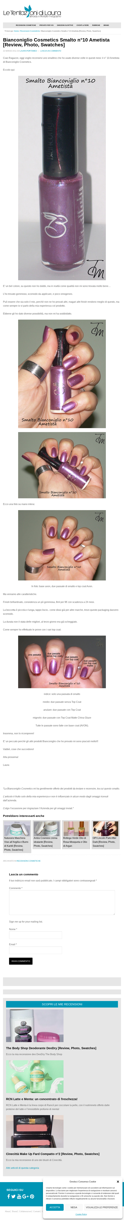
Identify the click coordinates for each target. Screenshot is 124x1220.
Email (13, 944)
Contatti (36, 1211)
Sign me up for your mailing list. (26, 921)
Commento (15, 888)
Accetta (55, 1207)
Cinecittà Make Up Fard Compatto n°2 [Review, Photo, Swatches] (53, 1154)
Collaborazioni (25, 1211)
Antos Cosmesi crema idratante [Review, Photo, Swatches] (45, 842)
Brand (14, 1211)
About (7, 1211)
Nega (74, 1207)
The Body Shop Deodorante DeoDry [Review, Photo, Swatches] (51, 1048)
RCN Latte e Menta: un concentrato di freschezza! (42, 1099)
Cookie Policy (81, 1214)
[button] (117, 1181)
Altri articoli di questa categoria (22, 1168)
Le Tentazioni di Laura (62, 11)
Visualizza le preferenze (102, 1207)
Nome (13, 929)
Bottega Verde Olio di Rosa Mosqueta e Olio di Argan (75, 842)
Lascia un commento (50, 51)
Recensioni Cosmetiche (29, 861)
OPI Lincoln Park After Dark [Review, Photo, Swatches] (104, 842)
